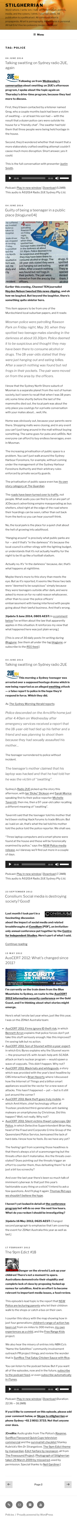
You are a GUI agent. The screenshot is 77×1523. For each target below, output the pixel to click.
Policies (9, 1514)
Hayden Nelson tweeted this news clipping (32, 291)
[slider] (65, 178)
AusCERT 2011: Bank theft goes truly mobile (33, 1099)
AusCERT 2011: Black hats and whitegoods (32, 1068)
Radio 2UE (23, 789)
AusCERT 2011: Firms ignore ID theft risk (31, 1028)
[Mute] (57, 178)
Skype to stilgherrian (51, 1416)
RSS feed (32, 646)
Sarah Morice (63, 793)
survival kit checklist (44, 1442)
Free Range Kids (54, 1331)
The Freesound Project (19, 1455)
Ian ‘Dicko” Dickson (37, 793)
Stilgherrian (24, 5)
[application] (38, 178)
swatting (55, 686)
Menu (40, 34)
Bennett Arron (14, 1033)
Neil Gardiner (51, 1464)
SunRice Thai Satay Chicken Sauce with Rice (42, 1357)
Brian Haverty (36, 1077)
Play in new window (29, 187)
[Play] (10, 178)
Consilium (35, 926)
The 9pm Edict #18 (20, 1252)
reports (31, 704)
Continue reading (16, 944)
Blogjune (11, 642)
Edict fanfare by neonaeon (41, 1451)
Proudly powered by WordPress (35, 1514)
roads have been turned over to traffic (35, 494)
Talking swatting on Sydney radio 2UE (36, 664)
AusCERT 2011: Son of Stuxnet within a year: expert (37, 1046)
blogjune (57, 642)
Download (49, 187)
